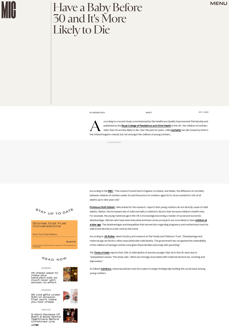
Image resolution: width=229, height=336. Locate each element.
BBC (110, 191)
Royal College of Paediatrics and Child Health (146, 125)
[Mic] (9, 9)
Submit (71, 241)
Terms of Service (68, 245)
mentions (106, 268)
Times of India (102, 252)
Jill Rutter (109, 236)
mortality (176, 130)
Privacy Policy (36, 246)
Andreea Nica (98, 113)
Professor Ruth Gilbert (102, 207)
